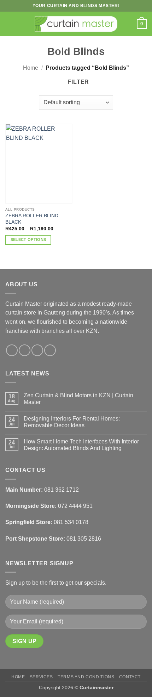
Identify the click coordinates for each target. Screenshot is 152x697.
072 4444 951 (75, 506)
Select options (28, 239)
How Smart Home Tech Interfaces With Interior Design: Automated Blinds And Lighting (81, 444)
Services (41, 676)
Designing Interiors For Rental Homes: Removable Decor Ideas (72, 422)
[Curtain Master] (76, 24)
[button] (9, 23)
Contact (130, 676)
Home (30, 68)
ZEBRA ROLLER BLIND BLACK (31, 219)
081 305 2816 (83, 539)
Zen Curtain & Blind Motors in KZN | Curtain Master (78, 398)
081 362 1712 (61, 490)
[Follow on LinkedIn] (50, 350)
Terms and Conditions (86, 676)
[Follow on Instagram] (24, 350)
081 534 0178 (71, 522)
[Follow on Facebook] (12, 350)
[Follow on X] (37, 350)
